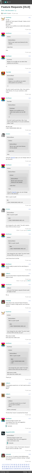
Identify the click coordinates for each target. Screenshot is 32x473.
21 (8, 466)
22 (10, 466)
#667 (30, 165)
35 (9, 468)
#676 (30, 383)
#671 (30, 273)
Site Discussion (9, 10)
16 (26, 464)
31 (29, 466)
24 (14, 466)
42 (23, 468)
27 (20, 466)
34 (7, 468)
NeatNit (5, 13)
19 (4, 466)
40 (19, 468)
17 (28, 464)
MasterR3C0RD (10, 432)
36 (11, 468)
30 (26, 466)
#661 (30, 17)
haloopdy (8, 300)
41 (21, 468)
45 (29, 468)
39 (17, 468)
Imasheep (8, 17)
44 (27, 468)
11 (16, 464)
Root (2, 10)
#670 (30, 264)
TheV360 (8, 72)
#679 (30, 432)
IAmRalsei (8, 33)
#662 (30, 33)
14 (22, 464)
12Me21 (8, 273)
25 (16, 466)
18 (2, 466)
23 (12, 466)
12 (18, 464)
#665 (30, 98)
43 (25, 468)
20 (6, 466)
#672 (30, 284)
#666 (30, 134)
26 (18, 466)
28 (22, 466)
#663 (30, 56)
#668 (30, 209)
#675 (30, 343)
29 (24, 466)
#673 (30, 300)
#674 (30, 311)
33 (5, 468)
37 (13, 468)
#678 (30, 418)
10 (14, 464)
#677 (30, 394)
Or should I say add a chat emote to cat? (17, 426)
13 (20, 464)
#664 (30, 72)
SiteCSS (13, 157)
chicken (8, 134)
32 (3, 468)
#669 (30, 234)
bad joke (10, 426)
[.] (15, 10)
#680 (30, 454)
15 (24, 464)
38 (15, 468)
